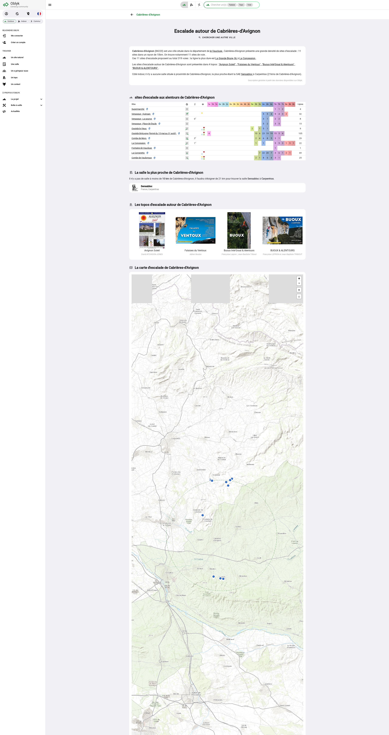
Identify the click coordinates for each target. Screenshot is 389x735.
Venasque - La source (142, 119)
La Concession (247, 58)
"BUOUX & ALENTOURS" (145, 68)
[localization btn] (28, 13)
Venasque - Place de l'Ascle (144, 123)
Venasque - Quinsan (141, 114)
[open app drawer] (49, 5)
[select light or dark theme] (17, 13)
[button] (6, 13)
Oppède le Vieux (139, 128)
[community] (199, 5)
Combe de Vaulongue (142, 158)
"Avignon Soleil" (227, 64)
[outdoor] (184, 5)
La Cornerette (138, 153)
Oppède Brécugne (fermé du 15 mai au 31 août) (154, 133)
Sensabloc (247, 74)
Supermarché (138, 109)
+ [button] (299, 278)
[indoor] (191, 5)
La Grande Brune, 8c (226, 58)
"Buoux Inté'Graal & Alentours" (278, 64)
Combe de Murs (139, 138)
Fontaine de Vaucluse (142, 148)
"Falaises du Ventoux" (249, 64)
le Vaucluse (216, 51)
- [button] (299, 283)
